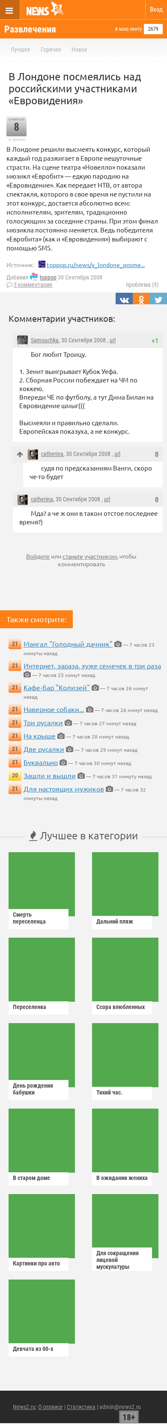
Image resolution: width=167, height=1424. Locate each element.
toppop (48, 277)
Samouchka (45, 340)
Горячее (51, 49)
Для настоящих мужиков (64, 788)
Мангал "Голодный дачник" (68, 643)
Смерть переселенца (29, 918)
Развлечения (30, 29)
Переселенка (29, 1006)
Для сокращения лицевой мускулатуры (117, 1260)
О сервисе (50, 1406)
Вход (156, 9)
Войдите (38, 556)
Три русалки (43, 722)
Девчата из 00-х (33, 1348)
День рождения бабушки (33, 1089)
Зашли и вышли (50, 775)
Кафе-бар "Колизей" (57, 687)
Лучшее (20, 49)
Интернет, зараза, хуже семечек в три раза (92, 665)
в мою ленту (128, 29)
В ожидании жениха (122, 1177)
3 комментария (33, 284)
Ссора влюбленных (120, 1006)
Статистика (81, 1406)
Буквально (41, 762)
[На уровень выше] (19, 454)
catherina (52, 453)
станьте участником (90, 556)
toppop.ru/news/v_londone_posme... (96, 264)
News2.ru (24, 1406)
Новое (79, 49)
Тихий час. (109, 1092)
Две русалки (44, 748)
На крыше (40, 735)
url (113, 340)
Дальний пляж (114, 921)
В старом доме (31, 1177)
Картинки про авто (36, 1263)
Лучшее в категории (87, 835)
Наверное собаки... (54, 709)
